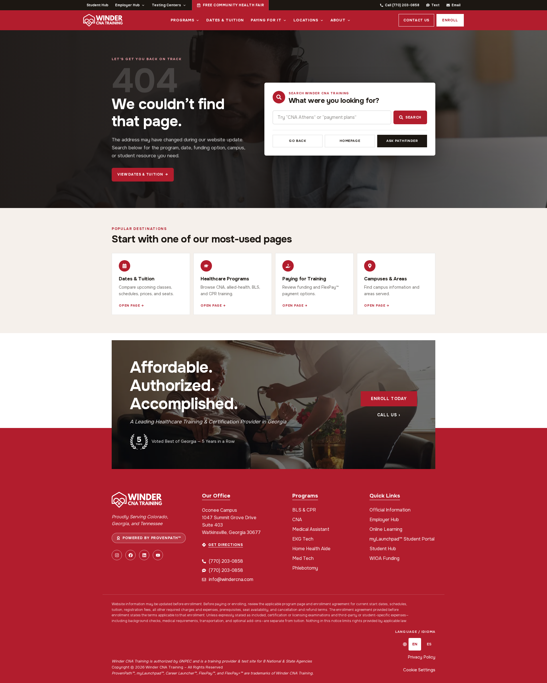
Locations (305, 20)
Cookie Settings (419, 670)
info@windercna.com (231, 579)
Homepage (350, 141)
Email (456, 5)
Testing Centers (166, 5)
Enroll (450, 20)
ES (429, 644)
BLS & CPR (304, 510)
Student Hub (97, 5)
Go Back (297, 141)
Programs (182, 20)
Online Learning (386, 529)
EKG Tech (302, 539)
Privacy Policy (421, 657)
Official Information (390, 510)
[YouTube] (158, 555)
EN (415, 644)
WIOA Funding (384, 558)
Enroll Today (389, 398)
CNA (297, 520)
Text (435, 5)
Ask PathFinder (402, 141)
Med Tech (303, 558)
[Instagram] (117, 555)
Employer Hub (127, 5)
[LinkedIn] (144, 555)
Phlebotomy (305, 568)
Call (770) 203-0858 (402, 5)
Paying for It (266, 20)
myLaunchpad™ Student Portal (402, 539)
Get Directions (225, 545)
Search (413, 117)
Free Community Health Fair (233, 5)
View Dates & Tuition (142, 174)
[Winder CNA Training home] (103, 20)
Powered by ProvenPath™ (152, 538)
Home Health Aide (311, 549)
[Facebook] (130, 555)
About (338, 20)
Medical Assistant (310, 529)
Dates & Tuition (225, 20)
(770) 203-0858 (226, 561)
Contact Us (416, 20)
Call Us (388, 414)
